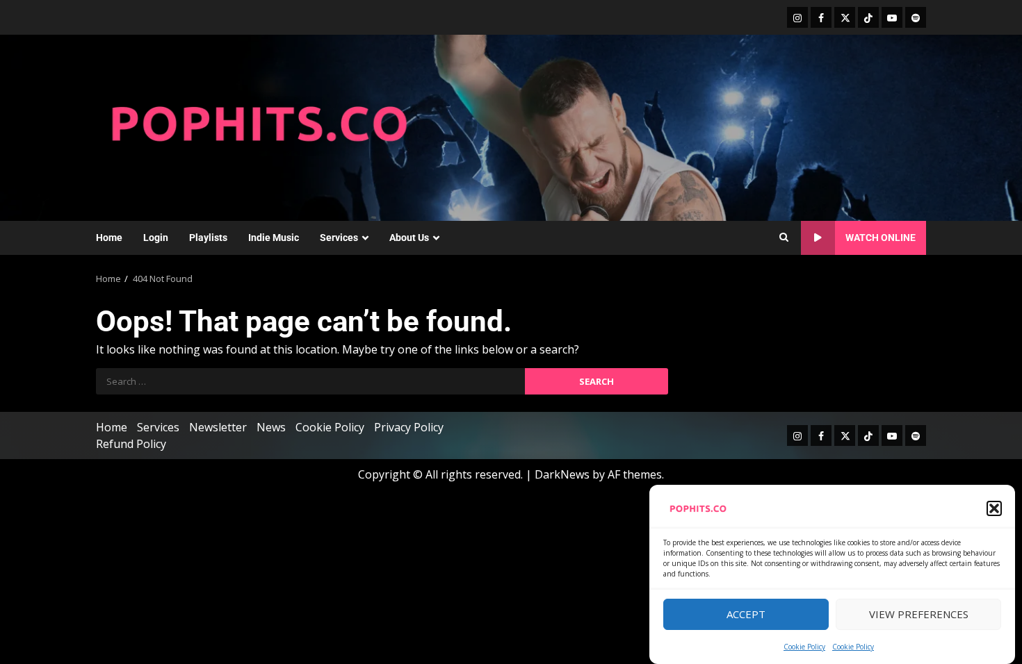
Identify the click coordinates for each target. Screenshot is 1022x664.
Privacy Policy (409, 427)
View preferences (918, 615)
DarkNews (562, 474)
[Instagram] (797, 17)
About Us (409, 237)
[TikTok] (868, 17)
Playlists (208, 237)
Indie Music (273, 237)
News (271, 427)
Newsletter (218, 427)
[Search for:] (310, 381)
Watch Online (880, 237)
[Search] (783, 237)
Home (109, 237)
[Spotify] (915, 17)
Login (155, 237)
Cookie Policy (804, 646)
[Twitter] (844, 17)
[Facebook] (821, 17)
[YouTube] (892, 17)
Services (339, 237)
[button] (994, 508)
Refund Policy (131, 443)
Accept (746, 615)
